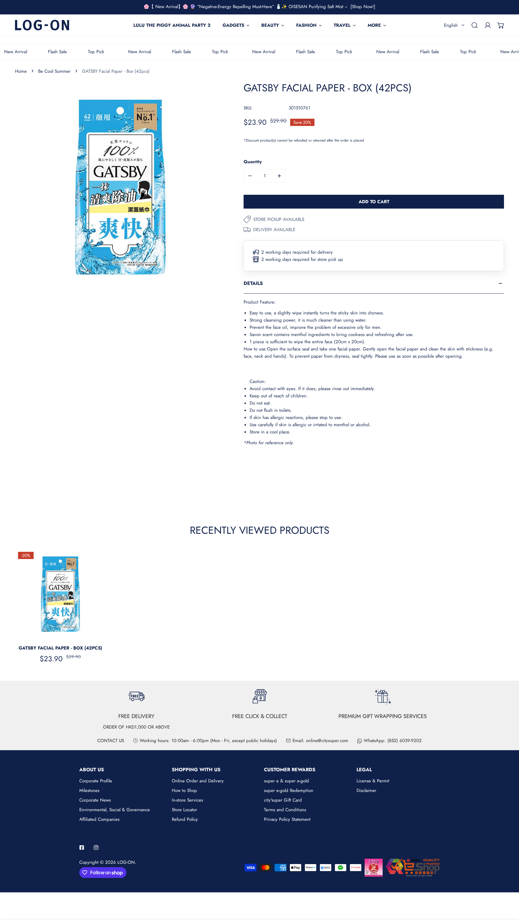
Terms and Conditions (285, 809)
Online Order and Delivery (198, 781)
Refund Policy (185, 819)
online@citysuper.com (327, 740)
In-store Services (187, 800)
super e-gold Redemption (288, 790)
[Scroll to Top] (508, 888)
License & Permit (373, 781)
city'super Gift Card (283, 800)
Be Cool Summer (54, 71)
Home (21, 71)
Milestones (89, 790)
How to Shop (184, 790)
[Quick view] (94, 632)
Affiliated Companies (99, 819)
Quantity (253, 161)
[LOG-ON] (42, 25)
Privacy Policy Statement (287, 819)
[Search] (474, 25)
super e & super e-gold (286, 781)
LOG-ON (126, 862)
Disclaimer (366, 790)
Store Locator (184, 809)
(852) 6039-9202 (404, 740)
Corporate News (95, 800)
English (451, 25)
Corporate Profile (95, 781)
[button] (501, 25)
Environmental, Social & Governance (114, 809)
